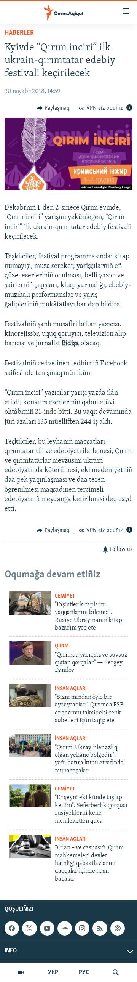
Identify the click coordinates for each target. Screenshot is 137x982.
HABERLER (19, 33)
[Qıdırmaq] (115, 972)
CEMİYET (65, 596)
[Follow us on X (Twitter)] (29, 928)
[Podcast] (117, 928)
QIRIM (62, 646)
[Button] (53, 108)
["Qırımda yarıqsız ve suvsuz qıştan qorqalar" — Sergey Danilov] (30, 653)
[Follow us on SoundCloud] (64, 928)
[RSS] (99, 928)
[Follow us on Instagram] (82, 928)
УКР (53, 972)
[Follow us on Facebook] (12, 928)
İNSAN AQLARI (71, 689)
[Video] (21, 972)
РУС (84, 972)
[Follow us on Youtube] (47, 928)
